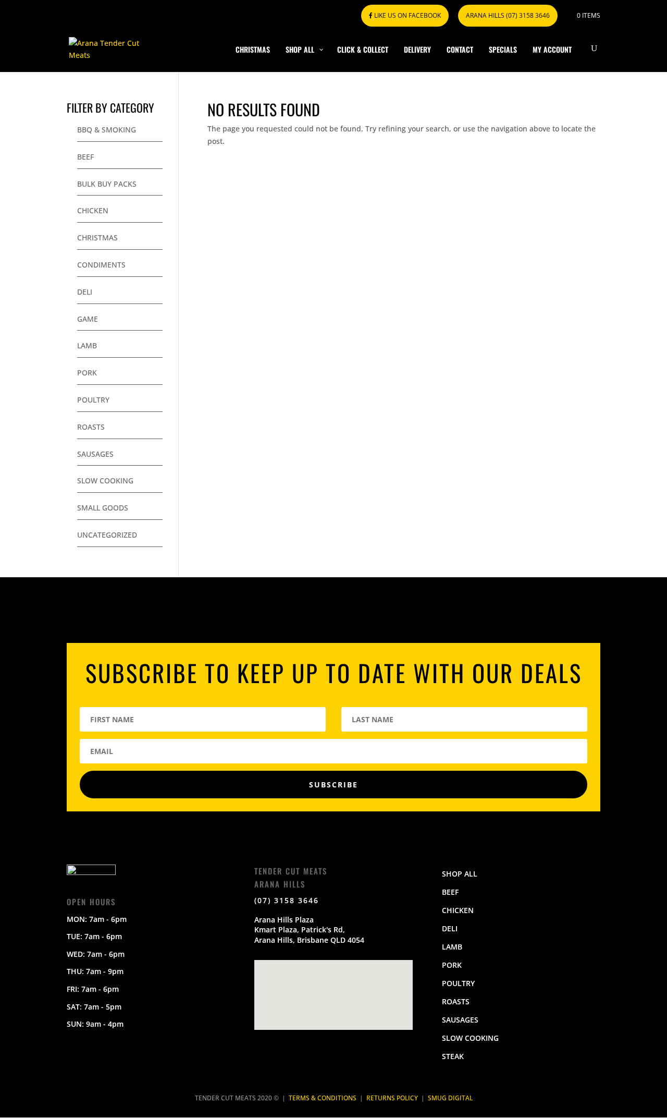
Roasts (91, 427)
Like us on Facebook (407, 15)
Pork (87, 373)
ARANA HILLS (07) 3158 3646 (508, 15)
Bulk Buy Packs (107, 184)
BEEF (450, 892)
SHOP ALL (459, 874)
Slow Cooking (105, 480)
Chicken (92, 210)
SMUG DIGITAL (450, 1097)
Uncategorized (107, 535)
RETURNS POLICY (392, 1097)
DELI (450, 928)
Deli (84, 292)
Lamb (87, 345)
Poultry (93, 400)
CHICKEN (458, 910)
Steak (453, 1056)
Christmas (97, 237)
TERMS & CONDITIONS (322, 1097)
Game (87, 319)
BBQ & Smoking (106, 130)
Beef (85, 157)
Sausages (95, 454)
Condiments (101, 265)
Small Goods (102, 508)
